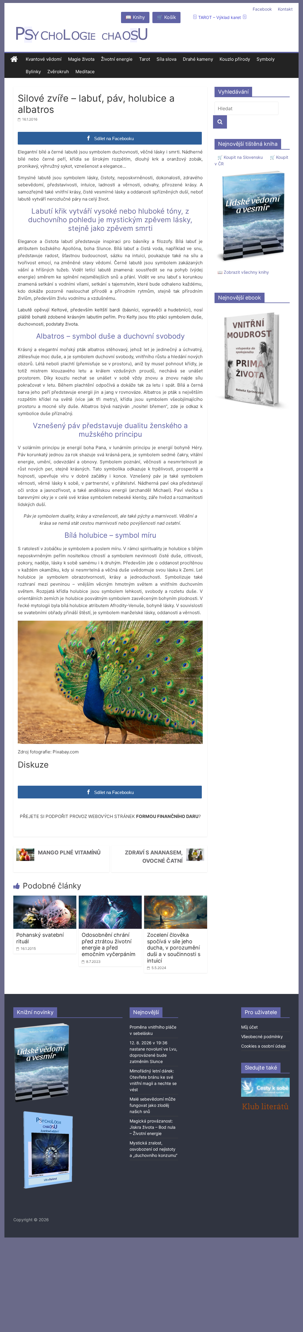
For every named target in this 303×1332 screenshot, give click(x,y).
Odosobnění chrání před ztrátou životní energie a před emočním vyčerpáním (109, 944)
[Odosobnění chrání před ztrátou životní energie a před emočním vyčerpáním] (110, 899)
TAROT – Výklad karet (219, 17)
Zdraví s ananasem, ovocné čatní (154, 856)
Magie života (81, 59)
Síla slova (166, 59)
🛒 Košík (166, 17)
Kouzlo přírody (235, 59)
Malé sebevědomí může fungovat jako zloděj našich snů (152, 1105)
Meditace (85, 71)
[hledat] (220, 122)
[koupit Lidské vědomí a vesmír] (42, 1025)
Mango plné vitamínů (69, 852)
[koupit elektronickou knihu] (252, 310)
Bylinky (33, 71)
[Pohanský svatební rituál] (44, 899)
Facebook (262, 9)
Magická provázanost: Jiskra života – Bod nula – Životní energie (152, 1127)
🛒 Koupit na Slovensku (240, 157)
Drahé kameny (198, 59)
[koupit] (48, 1112)
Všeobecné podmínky (262, 1036)
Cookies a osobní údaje (263, 1045)
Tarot (144, 59)
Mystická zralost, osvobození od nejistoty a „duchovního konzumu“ (153, 1149)
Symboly (266, 59)
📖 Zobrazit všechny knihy (243, 272)
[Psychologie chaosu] (14, 59)
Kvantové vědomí (44, 59)
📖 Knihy (135, 17)
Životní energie (117, 59)
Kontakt (285, 9)
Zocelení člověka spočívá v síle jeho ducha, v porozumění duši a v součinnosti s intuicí (173, 947)
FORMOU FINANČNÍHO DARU (167, 816)
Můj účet (249, 1027)
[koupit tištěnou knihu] (252, 170)
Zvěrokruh (58, 71)
